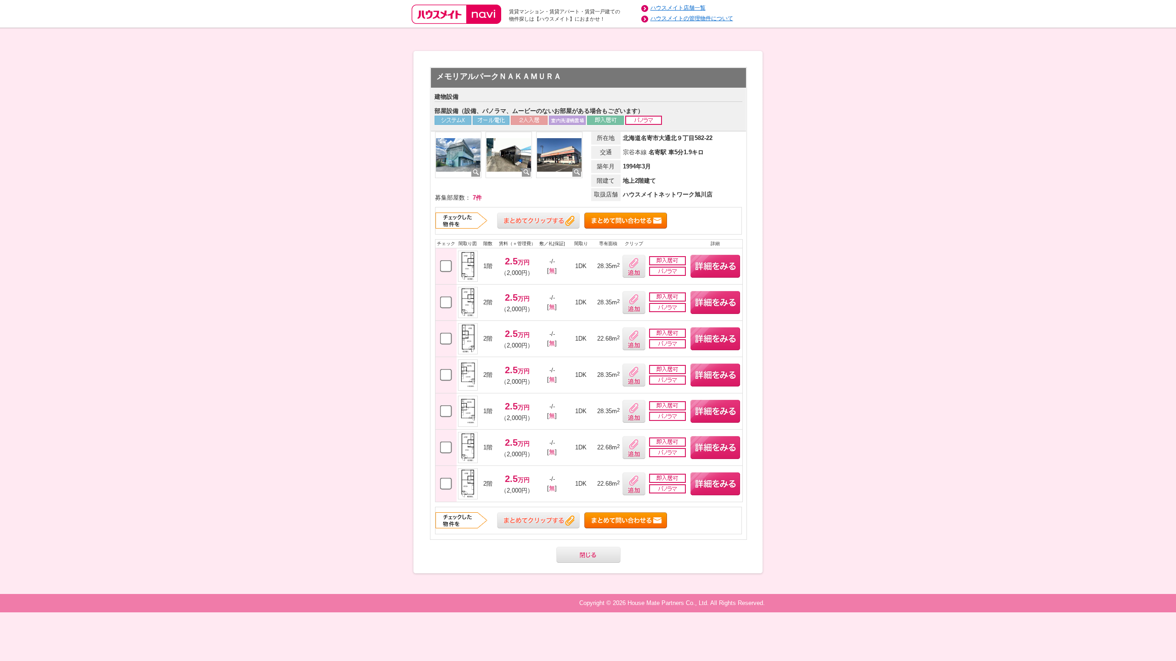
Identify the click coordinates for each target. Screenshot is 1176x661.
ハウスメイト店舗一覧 (678, 8)
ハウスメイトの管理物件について (691, 18)
